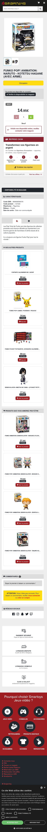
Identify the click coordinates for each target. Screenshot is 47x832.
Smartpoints (7, 776)
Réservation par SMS (10, 769)
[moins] (16, 117)
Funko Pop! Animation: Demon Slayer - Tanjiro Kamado (24, 551)
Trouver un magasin (10, 765)
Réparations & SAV (10, 774)
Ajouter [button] (23, 321)
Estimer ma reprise (25, 167)
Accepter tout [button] (12, 822)
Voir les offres (34, 174)
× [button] (44, 787)
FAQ (5, 763)
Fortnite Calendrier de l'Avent (23, 272)
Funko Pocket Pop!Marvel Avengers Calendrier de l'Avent (26, 349)
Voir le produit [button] (23, 283)
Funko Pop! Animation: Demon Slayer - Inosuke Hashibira (25, 474)
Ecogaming (7, 784)
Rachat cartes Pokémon (11, 767)
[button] (23, 828)
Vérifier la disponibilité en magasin (21, 94)
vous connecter (34, 595)
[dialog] (23, 808)
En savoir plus (14, 805)
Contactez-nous (9, 761)
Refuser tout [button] (35, 822)
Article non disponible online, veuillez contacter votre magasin (24, 130)
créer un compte (24, 598)
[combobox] (41, 788)
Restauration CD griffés (11, 772)
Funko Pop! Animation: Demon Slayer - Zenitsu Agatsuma (25, 512)
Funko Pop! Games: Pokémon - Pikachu (22, 311)
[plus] (30, 117)
